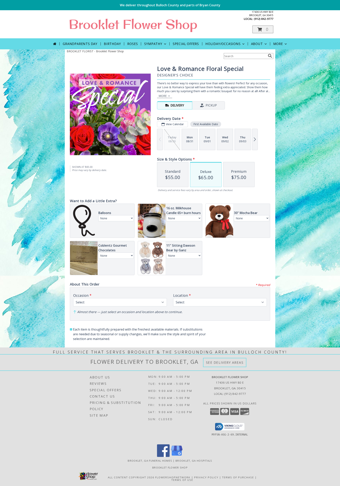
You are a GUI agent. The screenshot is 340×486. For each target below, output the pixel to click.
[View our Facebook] (163, 456)
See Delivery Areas (225, 362)
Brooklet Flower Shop (133, 24)
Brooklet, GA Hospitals (194, 460)
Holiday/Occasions (223, 44)
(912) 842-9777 (263, 19)
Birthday (112, 44)
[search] (270, 56)
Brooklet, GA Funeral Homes (150, 460)
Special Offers (186, 44)
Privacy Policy (206, 477)
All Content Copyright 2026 (131, 477)
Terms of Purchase (238, 477)
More (278, 44)
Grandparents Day (80, 44)
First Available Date (205, 124)
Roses (132, 44)
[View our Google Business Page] (176, 456)
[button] (262, 29)
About (257, 44)
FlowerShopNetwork (172, 477)
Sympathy (153, 44)
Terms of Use (182, 480)
